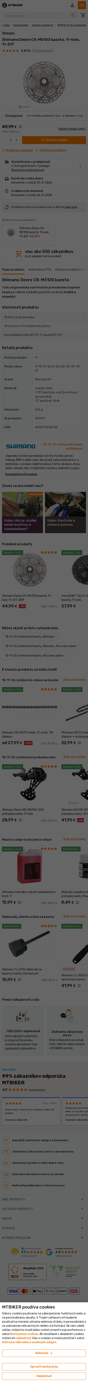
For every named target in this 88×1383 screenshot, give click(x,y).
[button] (23, 1338)
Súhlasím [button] (44, 1353)
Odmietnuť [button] (44, 1376)
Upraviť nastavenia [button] (44, 1366)
